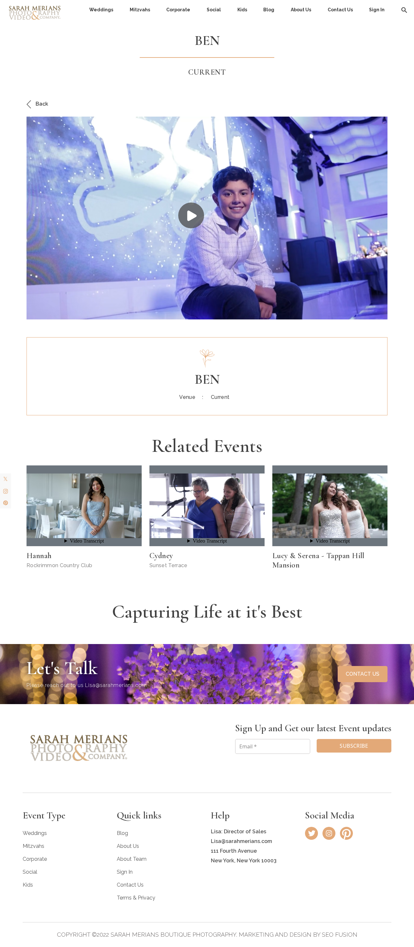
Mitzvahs (140, 9)
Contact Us (340, 9)
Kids (242, 9)
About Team (132, 859)
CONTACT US (362, 674)
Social (214, 9)
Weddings (101, 9)
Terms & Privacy (136, 898)
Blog (268, 9)
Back (41, 104)
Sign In (377, 9)
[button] (404, 9)
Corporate (178, 9)
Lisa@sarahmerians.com (116, 685)
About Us (301, 9)
